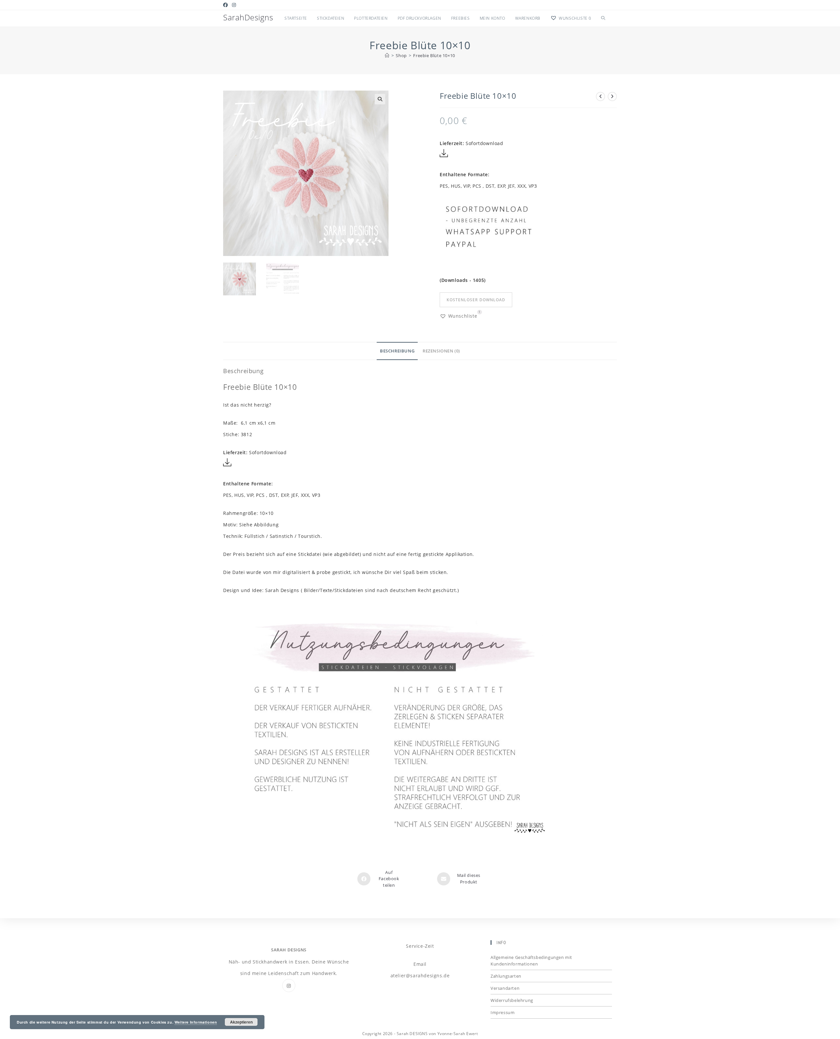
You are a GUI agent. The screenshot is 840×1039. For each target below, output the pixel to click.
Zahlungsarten (506, 976)
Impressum (502, 1012)
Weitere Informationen (196, 1022)
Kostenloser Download (476, 300)
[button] (380, 99)
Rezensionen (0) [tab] (441, 351)
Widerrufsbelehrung (512, 1000)
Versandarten (505, 988)
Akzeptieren (241, 1022)
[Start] (387, 55)
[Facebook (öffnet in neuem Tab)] (226, 5)
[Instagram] (288, 985)
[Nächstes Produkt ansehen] (612, 96)
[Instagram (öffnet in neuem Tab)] (234, 5)
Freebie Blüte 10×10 (434, 55)
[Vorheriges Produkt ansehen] (600, 96)
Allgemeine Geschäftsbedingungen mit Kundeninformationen (531, 960)
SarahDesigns (248, 17)
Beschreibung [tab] (397, 351)
